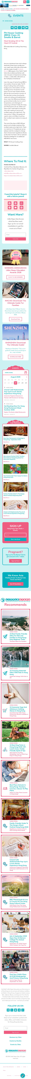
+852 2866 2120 (8, 171)
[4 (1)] (15, 5)
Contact (24, 1066)
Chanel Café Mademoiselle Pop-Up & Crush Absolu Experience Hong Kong (14, 512)
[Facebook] (8, 1010)
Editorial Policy (9, 1075)
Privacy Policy (26, 1075)
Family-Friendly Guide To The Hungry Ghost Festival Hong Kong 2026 (13, 494)
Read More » (6, 442)
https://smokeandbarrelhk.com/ (13, 176)
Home (2, 9)
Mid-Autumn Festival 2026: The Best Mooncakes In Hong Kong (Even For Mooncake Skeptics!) (13, 457)
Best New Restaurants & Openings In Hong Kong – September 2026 (14, 439)
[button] (12, 27)
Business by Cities (15, 1037)
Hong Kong (9, 9)
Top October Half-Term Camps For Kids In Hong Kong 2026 (15, 476)
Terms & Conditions (18, 1075)
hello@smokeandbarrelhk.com (13, 173)
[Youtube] (15, 1010)
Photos (4, 1070)
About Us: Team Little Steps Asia (8, 1066)
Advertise (18, 1066)
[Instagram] (22, 1010)
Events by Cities (15, 1044)
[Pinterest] (19, 1010)
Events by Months (15, 1041)
